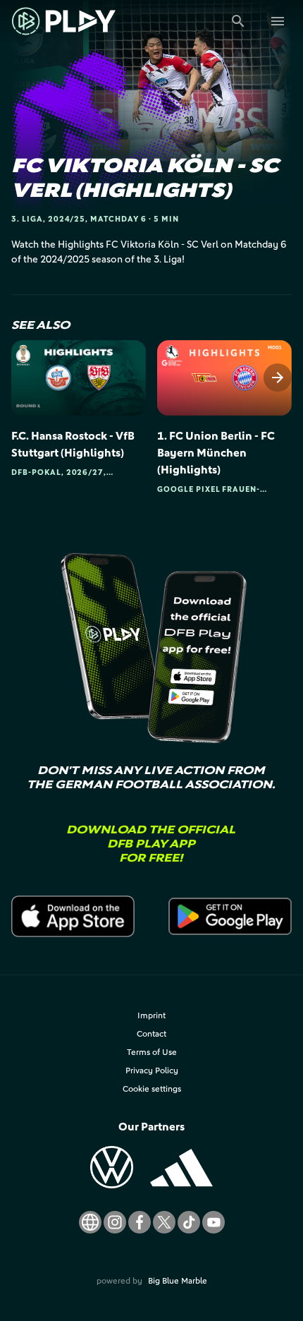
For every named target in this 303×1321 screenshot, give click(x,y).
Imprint (151, 1015)
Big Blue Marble (177, 1280)
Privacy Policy (151, 1070)
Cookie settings (152, 1088)
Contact (151, 1033)
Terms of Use (152, 1051)
